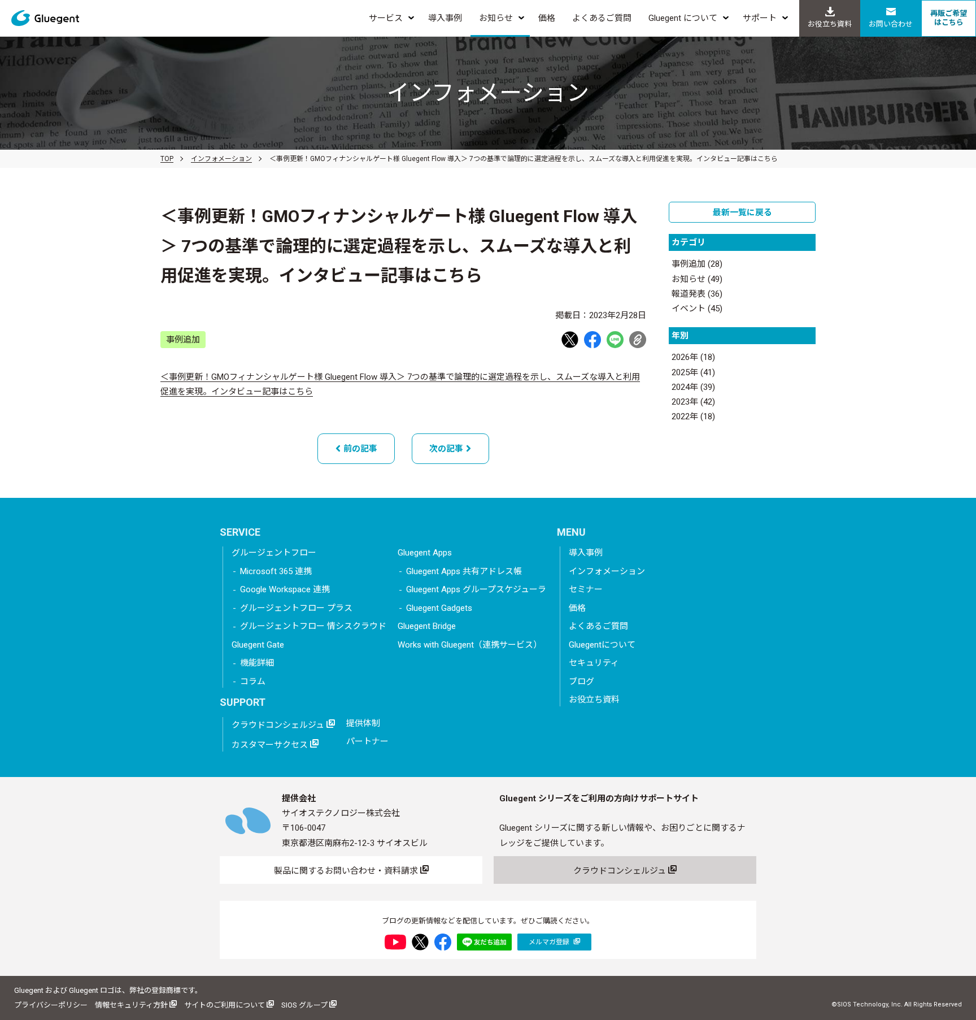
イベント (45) (697, 308)
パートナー (367, 741)
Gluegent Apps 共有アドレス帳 (464, 571)
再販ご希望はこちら (948, 18)
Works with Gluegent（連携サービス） (470, 645)
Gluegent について (682, 18)
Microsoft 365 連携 (276, 571)
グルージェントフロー (274, 553)
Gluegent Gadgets (439, 608)
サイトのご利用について (225, 1005)
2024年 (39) (693, 387)
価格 (546, 18)
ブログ (581, 681)
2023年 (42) (693, 402)
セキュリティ (594, 663)
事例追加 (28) (697, 264)
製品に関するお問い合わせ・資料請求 (347, 871)
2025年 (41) (693, 372)
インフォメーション (221, 159)
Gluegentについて (602, 645)
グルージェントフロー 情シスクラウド (313, 626)
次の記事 (447, 449)
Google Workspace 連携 (285, 589)
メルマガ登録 (550, 942)
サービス (386, 18)
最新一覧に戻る (742, 212)
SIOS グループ (305, 1005)
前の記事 (359, 449)
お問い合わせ (891, 24)
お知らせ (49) (697, 279)
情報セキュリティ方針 (132, 1005)
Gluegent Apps (425, 553)
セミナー (586, 589)
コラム (252, 681)
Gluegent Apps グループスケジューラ (476, 589)
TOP (166, 159)
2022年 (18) (693, 416)
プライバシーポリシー (51, 1005)
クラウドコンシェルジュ (279, 725)
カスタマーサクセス (271, 745)
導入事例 (445, 18)
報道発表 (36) (697, 294)
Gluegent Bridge (427, 626)
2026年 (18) (693, 357)
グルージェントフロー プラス (296, 608)
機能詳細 (257, 663)
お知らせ (496, 18)
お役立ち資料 (830, 24)
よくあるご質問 (601, 18)
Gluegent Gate (258, 645)
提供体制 (363, 723)
